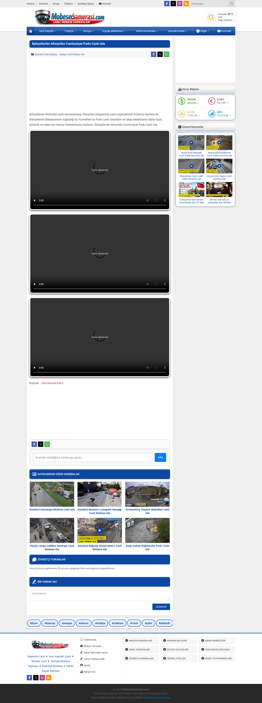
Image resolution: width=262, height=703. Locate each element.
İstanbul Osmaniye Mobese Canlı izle (52, 509)
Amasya (67, 623)
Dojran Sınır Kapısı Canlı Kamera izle (219, 177)
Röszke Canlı (39, 661)
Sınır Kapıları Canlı (60, 656)
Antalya (100, 623)
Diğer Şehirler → (226, 20)
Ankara (83, 623)
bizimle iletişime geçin (156, 697)
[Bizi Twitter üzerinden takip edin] (173, 3)
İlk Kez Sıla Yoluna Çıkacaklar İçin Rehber (219, 201)
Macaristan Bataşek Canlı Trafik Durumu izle (191, 154)
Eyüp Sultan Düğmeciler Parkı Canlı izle (147, 547)
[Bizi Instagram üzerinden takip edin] (179, 3)
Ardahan (117, 623)
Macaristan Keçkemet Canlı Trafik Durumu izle (219, 154)
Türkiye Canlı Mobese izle (71, 54)
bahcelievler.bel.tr (52, 383)
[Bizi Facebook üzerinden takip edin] (166, 3)
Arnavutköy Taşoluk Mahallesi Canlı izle (147, 511)
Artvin (134, 623)
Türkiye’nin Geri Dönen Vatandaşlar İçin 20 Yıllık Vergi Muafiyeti (191, 202)
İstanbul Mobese (52, 666)
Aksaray (50, 623)
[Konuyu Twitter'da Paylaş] (160, 54)
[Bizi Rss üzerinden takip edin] (186, 3)
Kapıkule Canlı (36, 656)
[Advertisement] (99, 85)
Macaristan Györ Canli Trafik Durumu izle (191, 177)
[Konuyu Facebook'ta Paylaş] (153, 54)
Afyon (34, 623)
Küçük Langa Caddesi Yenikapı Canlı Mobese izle (52, 547)
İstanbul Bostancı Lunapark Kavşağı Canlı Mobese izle (100, 511)
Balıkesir (164, 623)
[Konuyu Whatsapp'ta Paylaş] (166, 54)
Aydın (148, 623)
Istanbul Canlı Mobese (46, 54)
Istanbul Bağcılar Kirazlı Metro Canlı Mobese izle (100, 547)
